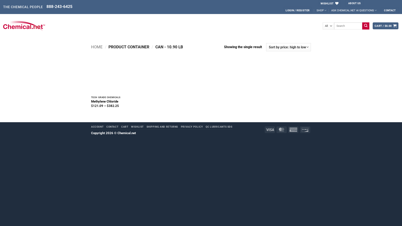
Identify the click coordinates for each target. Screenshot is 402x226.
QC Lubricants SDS (219, 126)
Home (97, 47)
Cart (124, 126)
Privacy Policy (192, 126)
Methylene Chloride (104, 101)
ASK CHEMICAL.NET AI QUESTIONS (352, 10)
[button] (386, 25)
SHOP (320, 10)
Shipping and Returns (162, 126)
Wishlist (137, 126)
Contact (112, 126)
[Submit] (366, 26)
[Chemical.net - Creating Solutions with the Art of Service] (24, 26)
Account (97, 126)
